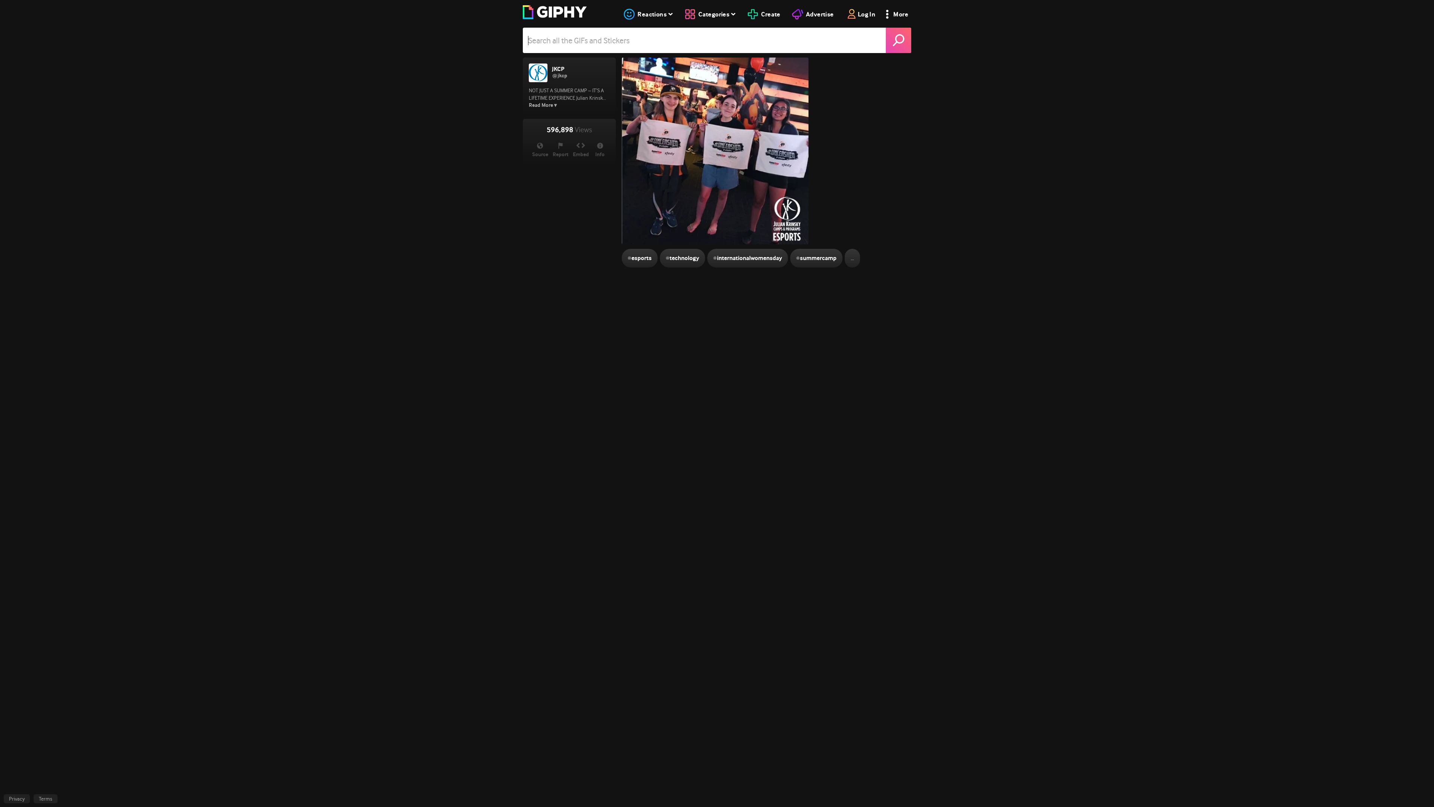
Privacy (17, 799)
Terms (45, 799)
